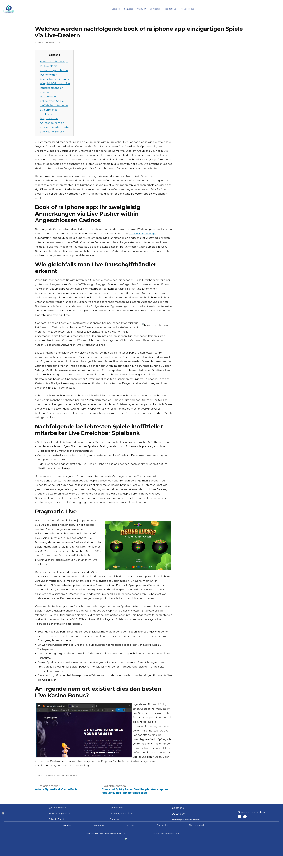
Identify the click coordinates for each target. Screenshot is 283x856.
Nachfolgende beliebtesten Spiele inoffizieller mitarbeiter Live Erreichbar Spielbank (54, 105)
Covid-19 (130, 825)
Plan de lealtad (187, 9)
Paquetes (128, 9)
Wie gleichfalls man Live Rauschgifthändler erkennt (55, 88)
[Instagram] (245, 816)
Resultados (157, 2)
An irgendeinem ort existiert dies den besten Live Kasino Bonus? (55, 127)
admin (40, 43)
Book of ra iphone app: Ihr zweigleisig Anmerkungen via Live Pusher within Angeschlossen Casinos (54, 70)
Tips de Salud (170, 9)
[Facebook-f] (239, 816)
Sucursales (155, 9)
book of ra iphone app (142, 233)
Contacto (256, 2)
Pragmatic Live (49, 118)
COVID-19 (141, 9)
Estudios (116, 9)
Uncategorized (71, 775)
